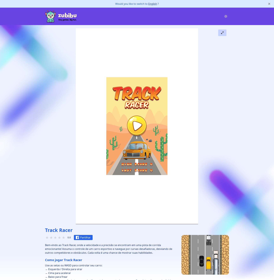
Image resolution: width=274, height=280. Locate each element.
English (152, 4)
